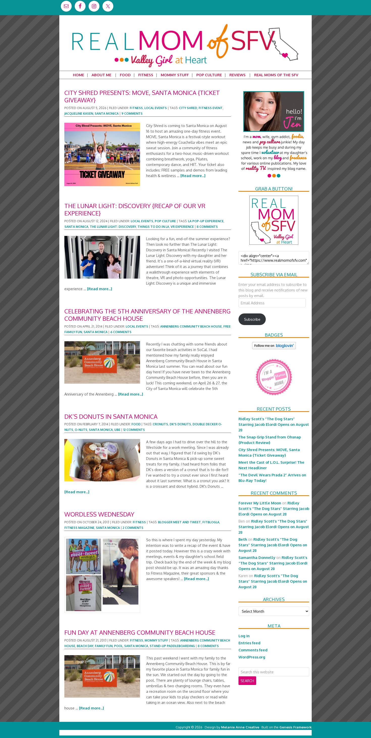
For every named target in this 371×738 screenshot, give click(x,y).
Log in (244, 635)
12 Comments (134, 430)
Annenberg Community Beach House (191, 326)
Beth (242, 539)
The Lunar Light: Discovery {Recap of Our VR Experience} (134, 209)
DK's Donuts (180, 424)
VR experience (182, 227)
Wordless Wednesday (99, 514)
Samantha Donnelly (256, 557)
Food (136, 424)
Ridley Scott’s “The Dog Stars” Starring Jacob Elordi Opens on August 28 (273, 424)
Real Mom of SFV (185, 23)
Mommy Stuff (156, 640)
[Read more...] (192, 175)
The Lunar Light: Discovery (113, 227)
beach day (85, 646)
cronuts (160, 424)
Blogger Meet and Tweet (179, 522)
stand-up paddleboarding (172, 646)
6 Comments (120, 332)
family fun (104, 646)
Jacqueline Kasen (78, 113)
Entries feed (249, 643)
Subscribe (252, 319)
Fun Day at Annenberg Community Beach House (139, 632)
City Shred (188, 108)
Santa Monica (107, 113)
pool (118, 646)
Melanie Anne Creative (240, 727)
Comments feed (253, 650)
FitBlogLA (210, 522)
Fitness (136, 108)
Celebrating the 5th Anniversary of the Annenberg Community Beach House (147, 314)
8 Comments (207, 227)
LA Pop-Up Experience (206, 221)
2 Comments (133, 528)
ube (117, 430)
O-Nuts (81, 430)
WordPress (290, 732)
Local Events (155, 108)
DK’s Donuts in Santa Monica (110, 416)
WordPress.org (251, 657)
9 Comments (132, 113)
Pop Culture (165, 221)
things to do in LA (153, 227)
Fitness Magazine (79, 528)
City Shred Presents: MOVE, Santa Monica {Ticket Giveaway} (142, 96)
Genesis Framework (295, 727)
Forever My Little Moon (259, 503)
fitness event (211, 108)
